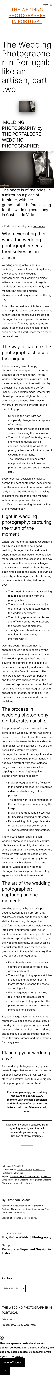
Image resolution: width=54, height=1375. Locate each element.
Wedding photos (24, 1183)
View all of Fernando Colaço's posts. (19, 1218)
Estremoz (37, 1169)
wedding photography (21, 454)
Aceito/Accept (12, 1362)
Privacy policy (9, 1319)
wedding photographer (15, 379)
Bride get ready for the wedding (25, 1176)
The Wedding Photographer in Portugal (27, 15)
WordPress (29, 1325)
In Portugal (18, 1173)
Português (39, 226)
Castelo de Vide (24, 1169)
